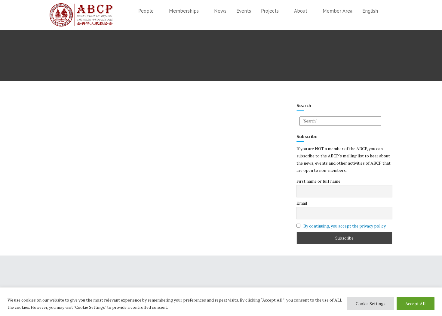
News (220, 11)
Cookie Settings (370, 303)
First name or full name (318, 181)
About (300, 11)
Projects (270, 11)
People (146, 11)
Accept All (415, 303)
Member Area (337, 11)
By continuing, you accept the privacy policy (344, 226)
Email (301, 203)
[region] (221, 301)
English (370, 11)
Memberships (184, 11)
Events (243, 11)
